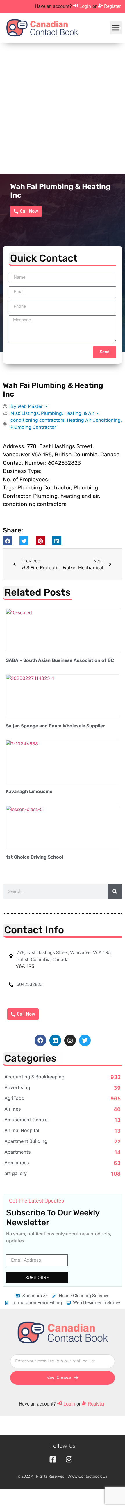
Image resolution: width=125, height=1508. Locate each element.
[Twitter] (85, 1040)
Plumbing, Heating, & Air (67, 413)
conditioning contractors (37, 420)
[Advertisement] (62, 108)
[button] (116, 27)
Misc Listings (24, 413)
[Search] (115, 891)
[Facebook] (40, 1040)
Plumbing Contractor (33, 427)
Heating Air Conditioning (94, 420)
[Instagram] (70, 1040)
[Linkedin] (55, 1040)
